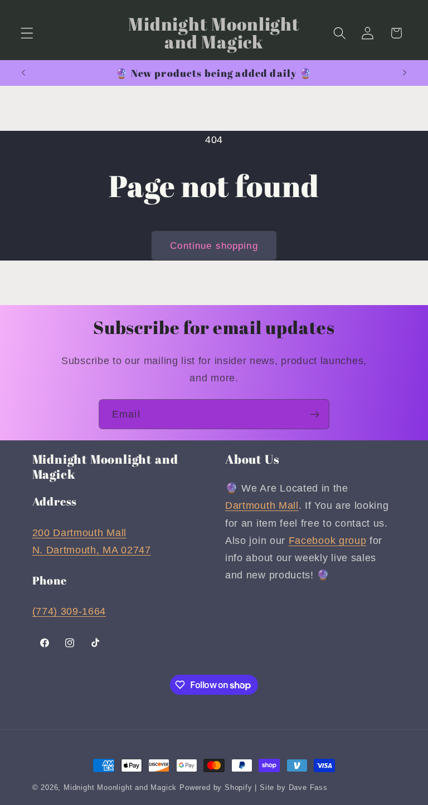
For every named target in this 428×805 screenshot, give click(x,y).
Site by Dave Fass (294, 788)
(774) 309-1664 (69, 611)
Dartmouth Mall (262, 505)
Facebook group (328, 540)
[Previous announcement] (23, 73)
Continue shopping (214, 245)
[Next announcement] (404, 73)
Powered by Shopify (215, 788)
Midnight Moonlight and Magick (120, 788)
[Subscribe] (314, 414)
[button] (27, 33)
